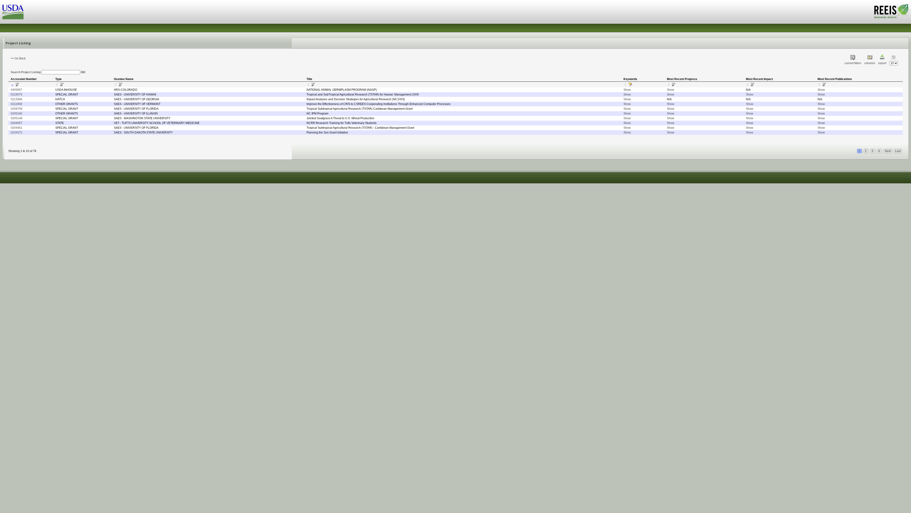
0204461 (16, 127)
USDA (13, 12)
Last (898, 151)
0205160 (16, 113)
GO (83, 72)
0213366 (16, 99)
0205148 (16, 118)
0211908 (16, 104)
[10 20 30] (893, 63)
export (882, 63)
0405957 (16, 89)
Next (888, 151)
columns (869, 63)
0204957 (16, 123)
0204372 (16, 132)
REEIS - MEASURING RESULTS (891, 11)
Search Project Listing (26, 72)
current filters (853, 63)
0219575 (16, 94)
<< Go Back (18, 58)
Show (627, 89)
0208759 (16, 108)
